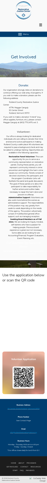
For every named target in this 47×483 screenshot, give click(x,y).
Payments (30, 470)
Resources (36, 467)
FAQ (22, 470)
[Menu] (41, 25)
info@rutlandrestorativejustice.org (23, 432)
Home (13, 463)
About (21, 463)
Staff (15, 470)
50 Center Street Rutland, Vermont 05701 (24, 409)
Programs (31, 463)
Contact (24, 467)
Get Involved (12, 467)
